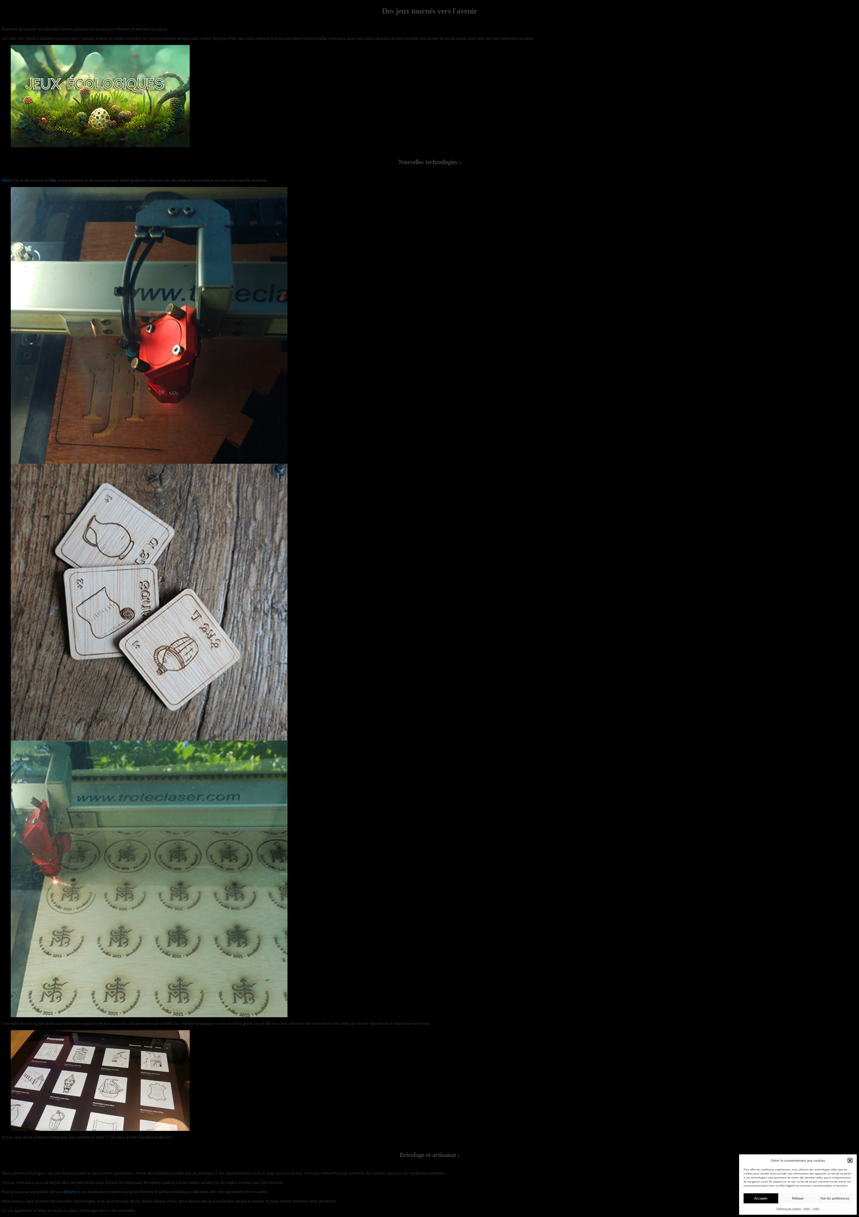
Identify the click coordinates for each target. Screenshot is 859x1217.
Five (52, 180)
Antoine (69, 1191)
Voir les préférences (834, 1198)
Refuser (798, 1198)
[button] (850, 1160)
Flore (6, 180)
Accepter (761, 1198)
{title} (806, 1209)
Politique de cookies (788, 1209)
